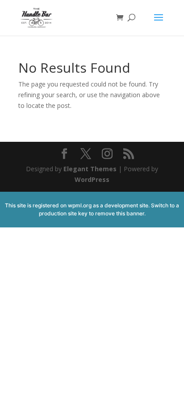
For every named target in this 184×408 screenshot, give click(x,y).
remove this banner (119, 213)
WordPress (92, 179)
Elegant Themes (90, 169)
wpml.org (80, 205)
